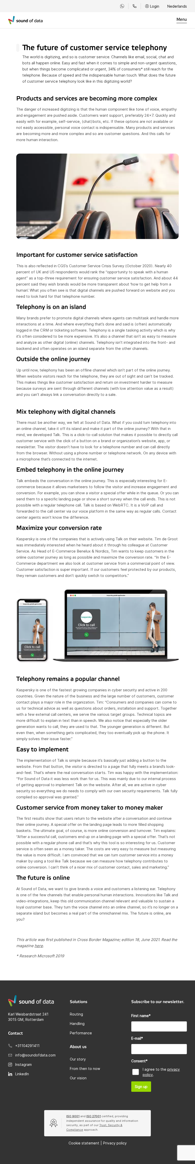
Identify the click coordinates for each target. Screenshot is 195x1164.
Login (154, 6)
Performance (81, 1033)
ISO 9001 (72, 1116)
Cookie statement (84, 1143)
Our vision (78, 1078)
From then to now (85, 1068)
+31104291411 (27, 1045)
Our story (78, 1059)
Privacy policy (115, 1143)
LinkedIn (22, 1074)
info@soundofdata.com (35, 1055)
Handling (77, 1023)
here (39, 945)
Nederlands (177, 6)
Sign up (141, 1086)
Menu (181, 19)
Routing (76, 1014)
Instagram (23, 1064)
